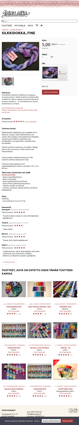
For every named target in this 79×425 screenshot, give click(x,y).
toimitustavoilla (8, 175)
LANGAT (5, 29)
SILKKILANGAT (16, 29)
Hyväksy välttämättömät (51, 421)
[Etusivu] (16, 17)
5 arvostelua (31, 121)
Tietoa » (37, 421)
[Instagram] (75, 411)
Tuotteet (7, 25)
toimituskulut (62, 44)
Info (30, 25)
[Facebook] (71, 411)
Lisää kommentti (9, 262)
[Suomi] (42, 25)
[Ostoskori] (37, 25)
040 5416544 (36, 412)
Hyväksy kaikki (67, 421)
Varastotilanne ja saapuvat (12, 108)
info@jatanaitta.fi (34, 414)
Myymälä (20, 25)
